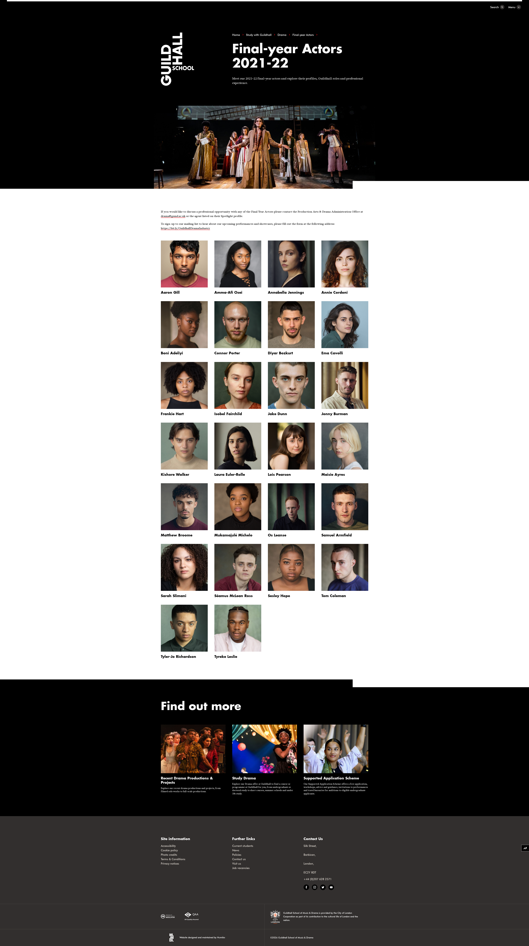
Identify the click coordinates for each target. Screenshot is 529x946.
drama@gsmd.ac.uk (173, 216)
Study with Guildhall (258, 35)
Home (236, 35)
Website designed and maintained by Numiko (202, 937)
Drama (282, 35)
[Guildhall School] (24, 7)
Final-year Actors (303, 35)
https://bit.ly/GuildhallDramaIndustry (185, 228)
